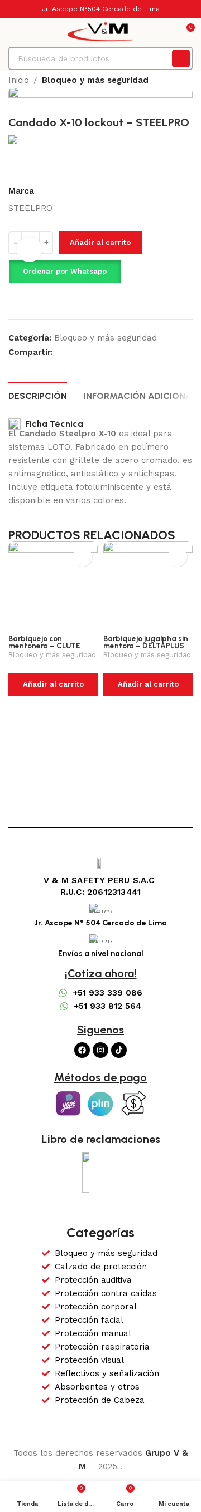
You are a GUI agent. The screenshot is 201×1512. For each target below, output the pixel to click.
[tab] (37, 394)
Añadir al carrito (100, 242)
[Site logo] (100, 31)
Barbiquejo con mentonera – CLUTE (44, 642)
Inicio (18, 80)
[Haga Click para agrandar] (29, 249)
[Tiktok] (119, 1050)
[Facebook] (82, 1050)
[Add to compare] (12, 300)
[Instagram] (100, 1050)
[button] (64, 271)
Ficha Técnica (52, 423)
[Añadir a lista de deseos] (32, 300)
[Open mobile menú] (13, 32)
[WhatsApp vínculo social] (72, 351)
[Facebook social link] (59, 351)
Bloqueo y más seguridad (95, 80)
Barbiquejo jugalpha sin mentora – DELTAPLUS (145, 642)
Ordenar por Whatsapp (65, 271)
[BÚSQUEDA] (181, 58)
